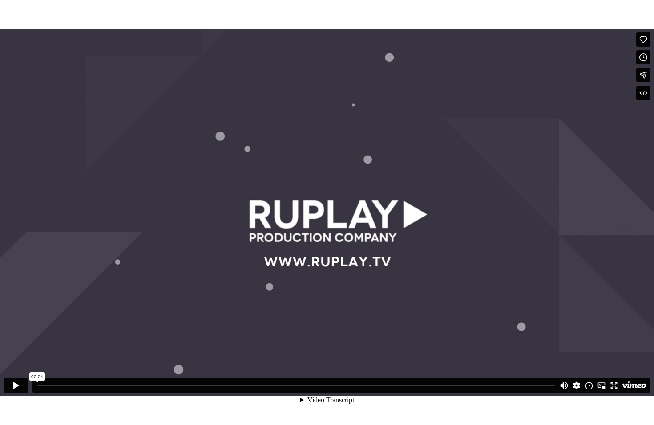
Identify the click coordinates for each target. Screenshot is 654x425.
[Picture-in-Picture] (601, 385)
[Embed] (643, 93)
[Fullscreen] (614, 385)
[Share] (643, 75)
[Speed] (589, 385)
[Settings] (576, 385)
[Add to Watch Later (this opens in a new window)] (643, 57)
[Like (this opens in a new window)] (643, 39)
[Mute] (564, 385)
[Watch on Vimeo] (634, 385)
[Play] (16, 385)
